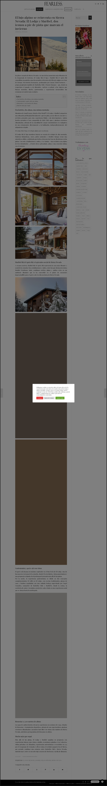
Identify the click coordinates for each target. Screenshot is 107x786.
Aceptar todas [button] (60, 398)
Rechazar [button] (39, 398)
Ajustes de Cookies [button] (49, 398)
